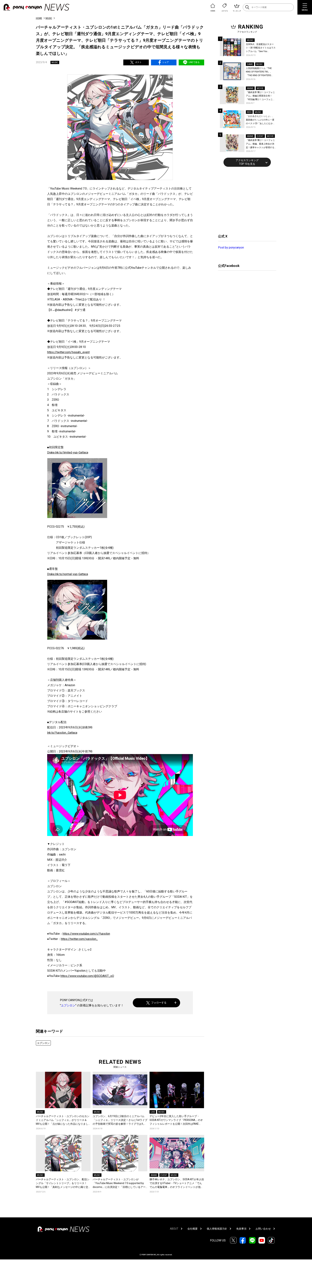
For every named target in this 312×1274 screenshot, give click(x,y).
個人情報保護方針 (217, 1228)
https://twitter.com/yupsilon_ (79, 939)
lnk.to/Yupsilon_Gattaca (62, 732)
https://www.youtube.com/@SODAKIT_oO (87, 976)
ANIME (154, 1175)
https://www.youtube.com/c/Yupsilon (86, 933)
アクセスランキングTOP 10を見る (247, 162)
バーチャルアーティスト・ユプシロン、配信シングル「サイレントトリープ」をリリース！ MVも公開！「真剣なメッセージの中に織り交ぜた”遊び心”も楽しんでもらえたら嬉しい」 (62, 1183)
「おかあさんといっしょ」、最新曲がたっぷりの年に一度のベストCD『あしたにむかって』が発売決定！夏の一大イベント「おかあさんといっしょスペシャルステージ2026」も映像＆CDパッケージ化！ (260, 120)
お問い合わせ (263, 1228)
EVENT (163, 1175)
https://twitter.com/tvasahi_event (68, 352)
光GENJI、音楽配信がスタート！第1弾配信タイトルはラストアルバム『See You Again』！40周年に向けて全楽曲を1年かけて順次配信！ (261, 48)
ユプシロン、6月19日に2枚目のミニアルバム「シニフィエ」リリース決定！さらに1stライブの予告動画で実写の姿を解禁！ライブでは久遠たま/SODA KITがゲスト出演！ (120, 1120)
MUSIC (49, 18)
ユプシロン (68, 1005)
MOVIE (260, 88)
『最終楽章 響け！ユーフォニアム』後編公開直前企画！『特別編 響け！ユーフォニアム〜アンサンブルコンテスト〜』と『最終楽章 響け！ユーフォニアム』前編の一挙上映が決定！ (260, 96)
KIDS (249, 112)
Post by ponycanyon (231, 247)
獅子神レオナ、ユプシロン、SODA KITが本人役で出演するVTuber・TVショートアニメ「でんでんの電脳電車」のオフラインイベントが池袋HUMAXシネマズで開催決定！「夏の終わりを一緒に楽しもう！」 (177, 1183)
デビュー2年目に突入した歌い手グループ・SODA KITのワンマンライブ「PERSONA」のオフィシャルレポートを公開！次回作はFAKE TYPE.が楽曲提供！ (176, 1120)
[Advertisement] (245, 200)
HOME (39, 18)
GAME (250, 64)
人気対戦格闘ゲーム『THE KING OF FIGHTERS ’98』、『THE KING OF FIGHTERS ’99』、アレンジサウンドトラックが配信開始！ (260, 72)
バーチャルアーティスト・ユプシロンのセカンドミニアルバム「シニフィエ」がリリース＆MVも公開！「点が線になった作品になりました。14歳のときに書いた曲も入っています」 (62, 1120)
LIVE (153, 1112)
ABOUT (174, 1228)
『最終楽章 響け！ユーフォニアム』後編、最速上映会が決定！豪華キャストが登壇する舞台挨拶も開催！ (260, 144)
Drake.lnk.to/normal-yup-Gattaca (67, 574)
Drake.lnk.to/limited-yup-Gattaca (67, 452)
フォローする (158, 1002)
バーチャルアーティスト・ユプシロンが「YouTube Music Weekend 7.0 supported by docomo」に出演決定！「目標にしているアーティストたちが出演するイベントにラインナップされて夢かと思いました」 (119, 1183)
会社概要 (192, 1228)
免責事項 (241, 1228)
